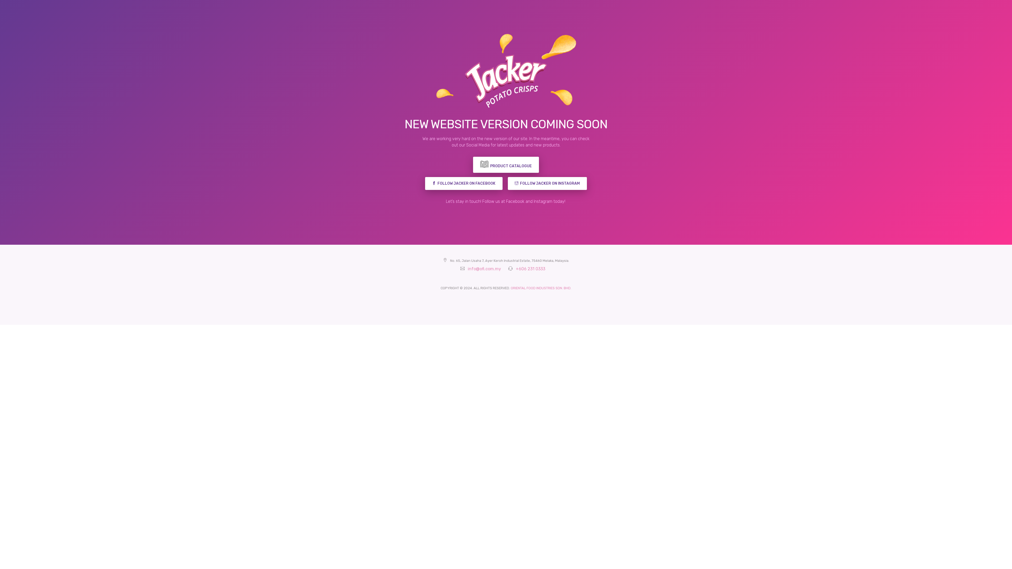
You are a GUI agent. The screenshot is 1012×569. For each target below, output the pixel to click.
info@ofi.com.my (484, 268)
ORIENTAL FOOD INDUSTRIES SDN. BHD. (541, 288)
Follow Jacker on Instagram (549, 183)
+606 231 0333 (530, 268)
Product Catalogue (511, 166)
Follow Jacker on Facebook (465, 183)
